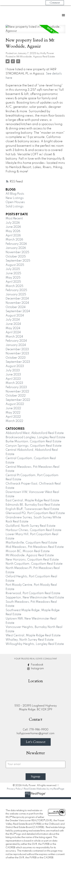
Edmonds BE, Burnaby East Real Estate (33, 504)
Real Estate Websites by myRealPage (44, 789)
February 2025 (16, 290)
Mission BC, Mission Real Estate (28, 551)
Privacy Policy (14, 789)
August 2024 (15, 315)
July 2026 (13, 222)
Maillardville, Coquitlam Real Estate (31, 542)
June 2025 (13, 273)
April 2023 (13, 378)
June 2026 (13, 226)
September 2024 (18, 311)
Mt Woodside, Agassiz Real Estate (35, 57)
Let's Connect (35, 742)
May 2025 (13, 277)
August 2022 (15, 404)
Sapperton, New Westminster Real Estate (35, 597)
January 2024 (16, 345)
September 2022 (18, 399)
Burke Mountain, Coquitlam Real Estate (33, 441)
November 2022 (17, 391)
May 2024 (13, 328)
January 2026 (16, 248)
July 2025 (13, 269)
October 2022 (16, 395)
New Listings (15, 198)
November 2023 (17, 353)
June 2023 (13, 374)
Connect (55, 2)
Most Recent (14, 218)
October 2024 (16, 307)
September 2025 (18, 260)
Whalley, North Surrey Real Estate (30, 639)
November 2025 (17, 252)
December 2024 (17, 298)
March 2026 (14, 239)
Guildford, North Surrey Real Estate (30, 525)
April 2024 (13, 332)
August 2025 (15, 265)
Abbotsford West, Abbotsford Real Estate (35, 433)
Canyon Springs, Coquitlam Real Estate (34, 445)
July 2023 (13, 370)
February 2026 (16, 243)
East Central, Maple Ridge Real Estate (32, 500)
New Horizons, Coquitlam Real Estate (32, 559)
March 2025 (14, 286)
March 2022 (14, 421)
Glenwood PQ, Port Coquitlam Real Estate (35, 513)
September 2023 (18, 361)
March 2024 (14, 336)
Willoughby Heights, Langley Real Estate (35, 644)
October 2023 (16, 357)
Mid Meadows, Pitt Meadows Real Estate (35, 547)
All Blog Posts (15, 193)
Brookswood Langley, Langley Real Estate (35, 437)
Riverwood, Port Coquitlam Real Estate (33, 593)
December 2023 (17, 349)
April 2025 (13, 281)
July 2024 (13, 319)
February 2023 (16, 387)
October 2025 (16, 256)
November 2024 (17, 302)
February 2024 (16, 340)
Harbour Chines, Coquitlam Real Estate (33, 530)
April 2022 (13, 416)
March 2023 (14, 383)
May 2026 (13, 231)
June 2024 (13, 324)
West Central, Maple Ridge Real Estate (33, 635)
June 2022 (13, 408)
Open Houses (15, 202)
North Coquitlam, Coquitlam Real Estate (34, 563)
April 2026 (13, 235)
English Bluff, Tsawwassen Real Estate (32, 509)
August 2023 (15, 366)
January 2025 (16, 294)
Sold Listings (14, 206)
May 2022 (13, 412)
